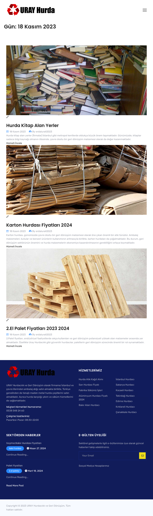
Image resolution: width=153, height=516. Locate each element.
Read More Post (15, 485)
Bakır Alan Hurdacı (89, 405)
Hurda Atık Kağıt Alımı (91, 379)
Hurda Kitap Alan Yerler (32, 125)
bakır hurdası (15, 448)
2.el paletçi (14, 471)
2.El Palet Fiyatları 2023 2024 (37, 328)
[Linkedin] (92, 471)
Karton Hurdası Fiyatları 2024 (39, 225)
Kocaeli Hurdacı (124, 390)
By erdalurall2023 (42, 131)
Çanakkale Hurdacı (126, 412)
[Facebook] (81, 471)
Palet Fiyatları (14, 465)
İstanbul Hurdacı (125, 379)
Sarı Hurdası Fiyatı (89, 384)
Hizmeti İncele (14, 143)
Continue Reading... (17, 454)
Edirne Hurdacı (124, 401)
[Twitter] (85, 471)
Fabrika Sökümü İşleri (90, 390)
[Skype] (89, 471)
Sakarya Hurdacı (125, 384)
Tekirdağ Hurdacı (125, 395)
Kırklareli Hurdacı (125, 406)
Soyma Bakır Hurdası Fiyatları (23, 443)
